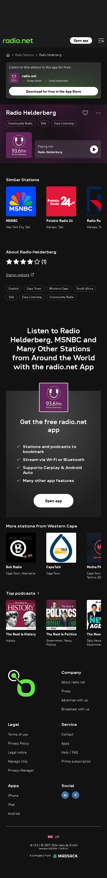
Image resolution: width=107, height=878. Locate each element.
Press (65, 691)
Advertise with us (74, 700)
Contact (67, 734)
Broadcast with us (75, 709)
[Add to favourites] (85, 113)
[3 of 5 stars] (23, 261)
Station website (17, 275)
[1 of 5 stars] (9, 261)
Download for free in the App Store (53, 91)
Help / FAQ (69, 752)
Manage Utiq (17, 761)
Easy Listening (64, 123)
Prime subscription (76, 761)
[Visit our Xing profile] (76, 795)
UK (56, 837)
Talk (43, 123)
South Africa (84, 288)
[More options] (98, 113)
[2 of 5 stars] (16, 261)
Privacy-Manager (21, 770)
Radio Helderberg (50, 152)
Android (14, 814)
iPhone (13, 796)
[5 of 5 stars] (37, 261)
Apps (65, 743)
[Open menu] (101, 40)
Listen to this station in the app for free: (40, 67)
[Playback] (94, 149)
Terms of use (18, 734)
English (13, 288)
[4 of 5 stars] (30, 261)
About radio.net (73, 682)
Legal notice (17, 752)
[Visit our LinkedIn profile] (65, 795)
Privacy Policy (18, 743)
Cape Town (34, 288)
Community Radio (20, 123)
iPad (11, 805)
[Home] (8, 55)
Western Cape (58, 288)
